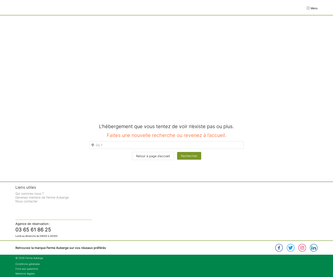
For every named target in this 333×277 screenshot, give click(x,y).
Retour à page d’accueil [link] (153, 156)
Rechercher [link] (189, 156)
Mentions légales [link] (25, 273)
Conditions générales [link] (27, 264)
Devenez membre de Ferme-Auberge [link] (42, 197)
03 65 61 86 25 (33, 230)
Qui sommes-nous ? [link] (29, 193)
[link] (279, 248)
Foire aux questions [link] (26, 268)
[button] (312, 8)
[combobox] (166, 145)
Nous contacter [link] (26, 201)
